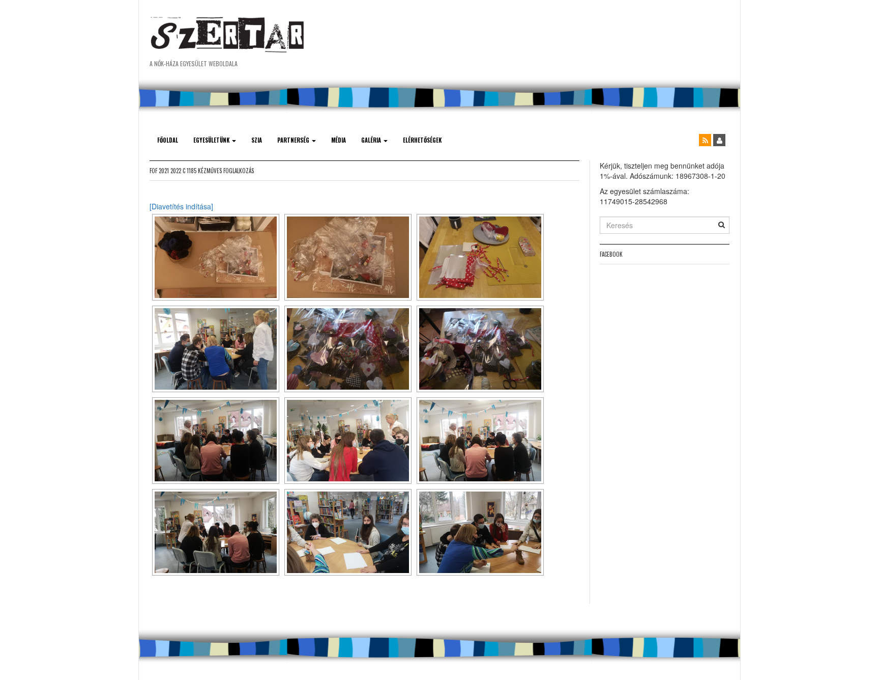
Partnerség (294, 140)
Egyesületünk (212, 140)
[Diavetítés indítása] (181, 206)
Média (338, 140)
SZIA (256, 140)
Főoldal (167, 140)
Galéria (372, 140)
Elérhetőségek (422, 140)
